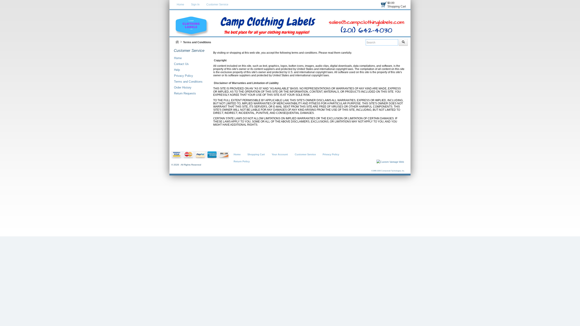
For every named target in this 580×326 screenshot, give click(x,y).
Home (180, 4)
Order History (182, 87)
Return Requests (185, 93)
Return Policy (242, 161)
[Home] (177, 42)
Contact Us (181, 64)
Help (177, 70)
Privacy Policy (183, 75)
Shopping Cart (396, 6)
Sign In (195, 4)
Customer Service (217, 4)
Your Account (280, 154)
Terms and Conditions (188, 81)
